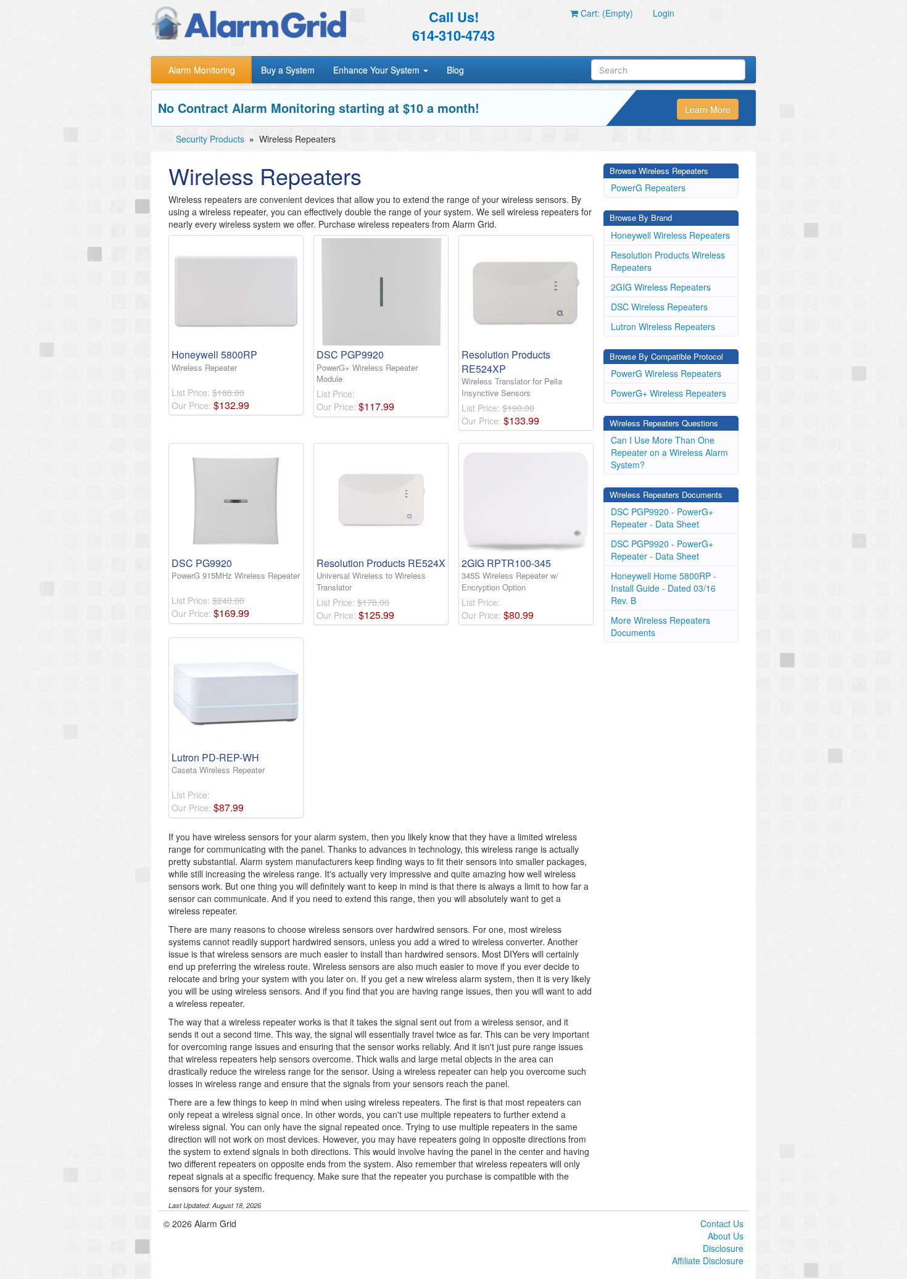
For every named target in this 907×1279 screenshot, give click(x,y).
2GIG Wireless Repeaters (661, 287)
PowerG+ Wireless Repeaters (668, 393)
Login (663, 13)
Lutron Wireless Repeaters (663, 326)
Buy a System (288, 70)
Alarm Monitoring (201, 70)
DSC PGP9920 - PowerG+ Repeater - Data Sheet (662, 517)
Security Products (210, 139)
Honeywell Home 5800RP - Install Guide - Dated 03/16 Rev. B (663, 587)
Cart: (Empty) (605, 13)
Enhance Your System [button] (377, 70)
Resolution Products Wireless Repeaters (668, 261)
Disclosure (723, 1248)
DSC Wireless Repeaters (659, 306)
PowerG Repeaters (648, 187)
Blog (455, 70)
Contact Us (721, 1223)
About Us (725, 1236)
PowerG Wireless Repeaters (666, 373)
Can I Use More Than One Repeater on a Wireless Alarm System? (669, 452)
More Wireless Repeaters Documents (660, 626)
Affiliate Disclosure (707, 1260)
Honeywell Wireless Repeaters (670, 235)
